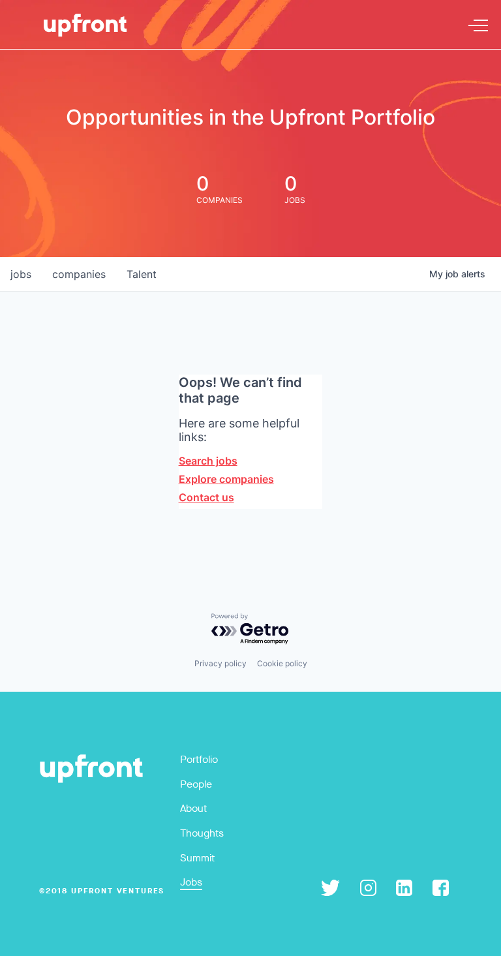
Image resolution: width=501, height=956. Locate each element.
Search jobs (208, 460)
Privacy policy (220, 663)
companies (79, 274)
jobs (20, 274)
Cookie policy (282, 663)
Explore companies (226, 479)
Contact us (206, 497)
